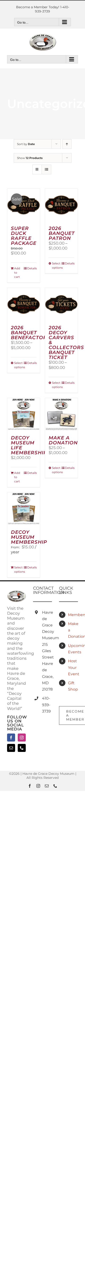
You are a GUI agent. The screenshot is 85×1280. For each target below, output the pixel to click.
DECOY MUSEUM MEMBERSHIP (29, 537)
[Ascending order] (67, 144)
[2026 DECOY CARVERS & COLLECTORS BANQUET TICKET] (61, 304)
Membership (73, 615)
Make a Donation (73, 630)
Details (31, 268)
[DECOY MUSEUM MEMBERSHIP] (23, 508)
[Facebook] (11, 738)
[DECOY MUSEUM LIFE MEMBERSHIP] (23, 414)
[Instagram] (22, 738)
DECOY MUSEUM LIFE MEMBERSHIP (29, 445)
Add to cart (17, 273)
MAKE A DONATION (63, 440)
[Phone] (22, 748)
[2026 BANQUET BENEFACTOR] (23, 304)
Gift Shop (73, 686)
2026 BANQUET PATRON (62, 233)
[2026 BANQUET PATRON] (61, 205)
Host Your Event (73, 667)
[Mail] (11, 748)
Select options (56, 265)
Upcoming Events (73, 648)
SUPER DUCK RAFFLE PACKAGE (23, 235)
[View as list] (46, 169)
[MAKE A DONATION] (61, 414)
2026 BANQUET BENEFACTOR (29, 332)
